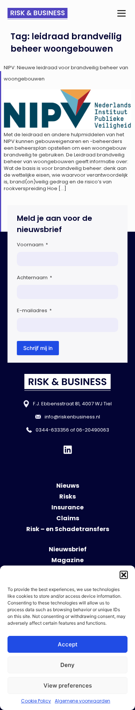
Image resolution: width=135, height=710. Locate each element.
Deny (67, 664)
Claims (67, 518)
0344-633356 (52, 429)
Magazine (67, 560)
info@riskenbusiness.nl (72, 416)
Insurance (67, 507)
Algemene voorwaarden (82, 701)
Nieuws (67, 485)
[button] (124, 575)
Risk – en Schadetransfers (67, 529)
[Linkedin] (67, 449)
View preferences (68, 685)
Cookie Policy (36, 701)
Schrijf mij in (37, 348)
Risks (67, 496)
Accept (68, 644)
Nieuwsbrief (68, 549)
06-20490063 (92, 429)
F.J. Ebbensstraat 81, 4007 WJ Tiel (72, 403)
